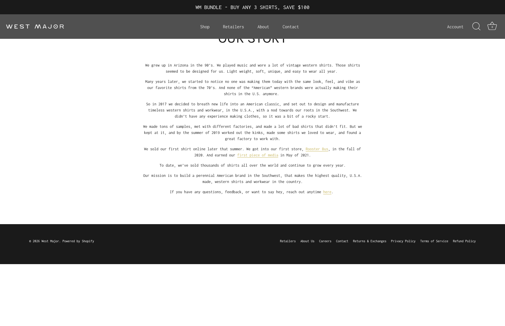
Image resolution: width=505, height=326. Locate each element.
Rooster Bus (317, 149)
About (263, 26)
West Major (50, 241)
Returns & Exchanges (369, 241)
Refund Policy (464, 241)
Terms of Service (434, 241)
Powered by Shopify (78, 241)
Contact (291, 26)
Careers (325, 241)
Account (455, 26)
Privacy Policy (403, 241)
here (327, 192)
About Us (307, 241)
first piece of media (257, 155)
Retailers (233, 26)
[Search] (476, 26)
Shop (205, 26)
